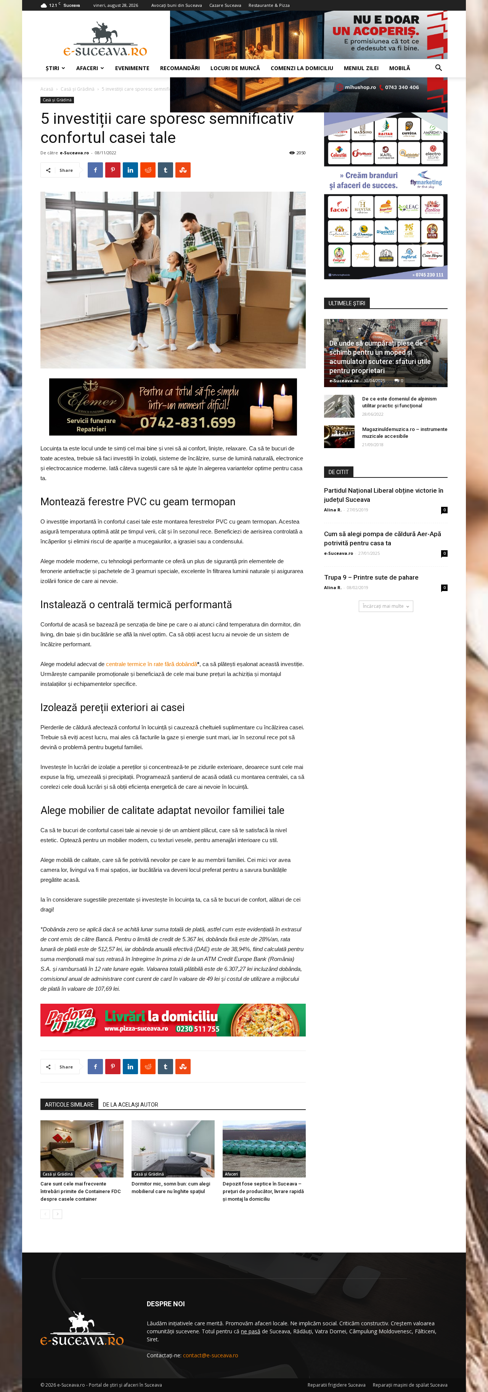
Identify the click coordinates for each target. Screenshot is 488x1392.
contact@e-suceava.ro (210, 1355)
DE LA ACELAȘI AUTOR (130, 1105)
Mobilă (399, 68)
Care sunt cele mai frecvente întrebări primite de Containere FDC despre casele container (80, 1191)
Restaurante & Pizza (269, 5)
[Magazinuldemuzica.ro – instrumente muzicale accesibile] (339, 436)
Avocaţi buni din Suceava (176, 5)
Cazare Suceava (225, 5)
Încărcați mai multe (383, 606)
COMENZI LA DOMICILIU (302, 68)
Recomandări (180, 68)
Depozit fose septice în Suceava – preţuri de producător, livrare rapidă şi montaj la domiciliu (263, 1191)
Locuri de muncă (235, 68)
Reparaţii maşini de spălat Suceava (410, 1385)
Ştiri (52, 68)
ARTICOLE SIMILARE (69, 1105)
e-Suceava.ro (74, 152)
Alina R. (333, 510)
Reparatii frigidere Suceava (337, 1385)
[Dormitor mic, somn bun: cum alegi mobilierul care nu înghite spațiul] (173, 1148)
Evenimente (132, 68)
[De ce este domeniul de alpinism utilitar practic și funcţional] (339, 406)
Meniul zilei (361, 68)
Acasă (46, 89)
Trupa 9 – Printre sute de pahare (371, 577)
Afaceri (87, 68)
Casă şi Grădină (78, 89)
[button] (438, 68)
